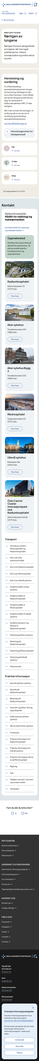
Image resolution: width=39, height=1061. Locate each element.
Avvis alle (19, 1046)
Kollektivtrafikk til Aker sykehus (19, 588)
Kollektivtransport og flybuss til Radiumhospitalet (19, 626)
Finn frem (15, 296)
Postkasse (14, 732)
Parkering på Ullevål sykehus (18, 658)
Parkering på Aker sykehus (21, 635)
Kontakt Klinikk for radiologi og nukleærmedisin (17, 228)
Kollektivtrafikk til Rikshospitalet (17, 606)
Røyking (13, 766)
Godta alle (19, 1040)
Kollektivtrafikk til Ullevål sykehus (20, 615)
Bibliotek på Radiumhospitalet (18, 699)
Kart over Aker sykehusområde (17, 559)
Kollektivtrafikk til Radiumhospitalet (18, 597)
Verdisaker (14, 789)
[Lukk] (33, 1007)
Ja (15, 813)
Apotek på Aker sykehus (20, 683)
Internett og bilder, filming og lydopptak (21, 708)
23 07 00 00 (7, 999)
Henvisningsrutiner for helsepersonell (22, 133)
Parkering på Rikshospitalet (22, 650)
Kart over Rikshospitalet (20, 573)
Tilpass (19, 1052)
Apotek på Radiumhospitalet (18, 690)
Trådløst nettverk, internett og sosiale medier (21, 780)
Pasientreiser (15, 666)
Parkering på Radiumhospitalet (18, 642)
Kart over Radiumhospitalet (22, 567)
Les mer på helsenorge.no (15, 123)
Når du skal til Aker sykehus (21, 726)
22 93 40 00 (7, 990)
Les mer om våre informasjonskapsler (18, 1020)
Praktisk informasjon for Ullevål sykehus (20, 749)
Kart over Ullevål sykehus (20, 580)
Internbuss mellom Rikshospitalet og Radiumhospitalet (18, 549)
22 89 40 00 (7, 981)
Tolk (12, 773)
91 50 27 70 (6, 972)
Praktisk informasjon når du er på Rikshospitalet (21, 758)
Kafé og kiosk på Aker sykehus (19, 717)
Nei (26, 813)
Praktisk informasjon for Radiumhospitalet (20, 740)
